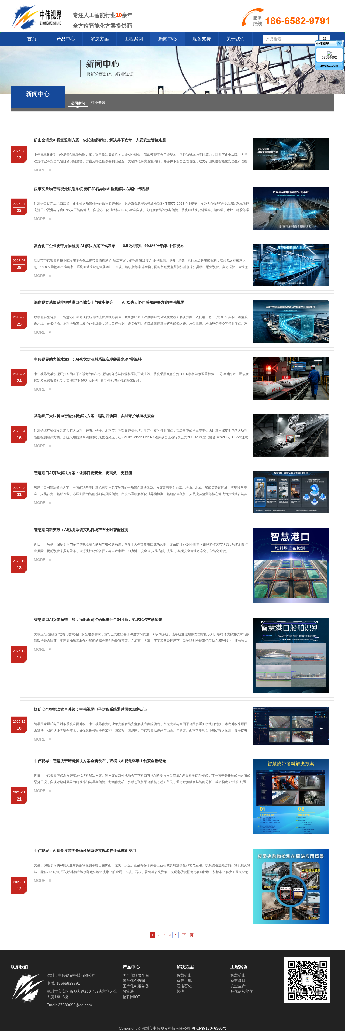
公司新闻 (78, 102)
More (39, 170)
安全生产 (238, 986)
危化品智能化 (241, 991)
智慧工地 (184, 980)
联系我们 (19, 967)
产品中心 (66, 39)
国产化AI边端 (134, 980)
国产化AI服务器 (136, 986)
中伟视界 (322, 44)
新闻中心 (167, 39)
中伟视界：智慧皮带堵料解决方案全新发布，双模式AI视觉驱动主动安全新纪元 (100, 761)
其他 (180, 991)
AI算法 (128, 991)
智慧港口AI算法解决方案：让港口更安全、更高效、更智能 (83, 473)
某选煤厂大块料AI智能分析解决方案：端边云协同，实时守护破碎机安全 (94, 416)
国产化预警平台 (136, 975)
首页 (31, 39)
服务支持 (201, 39)
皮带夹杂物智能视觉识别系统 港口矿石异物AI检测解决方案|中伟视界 (91, 189)
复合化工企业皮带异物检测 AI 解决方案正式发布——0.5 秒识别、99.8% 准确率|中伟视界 (109, 246)
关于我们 (235, 39)
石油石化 (184, 986)
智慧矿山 (184, 975)
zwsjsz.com (329, 65)
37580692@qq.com (75, 1005)
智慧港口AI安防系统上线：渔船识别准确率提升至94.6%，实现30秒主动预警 (98, 619)
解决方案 (100, 39)
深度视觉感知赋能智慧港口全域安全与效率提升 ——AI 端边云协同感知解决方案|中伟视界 (109, 302)
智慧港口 (238, 980)
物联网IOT (131, 997)
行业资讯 (98, 103)
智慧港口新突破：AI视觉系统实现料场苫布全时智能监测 (81, 530)
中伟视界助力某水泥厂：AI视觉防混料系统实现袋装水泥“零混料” (88, 359)
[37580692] (329, 53)
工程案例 (134, 39)
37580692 (329, 57)
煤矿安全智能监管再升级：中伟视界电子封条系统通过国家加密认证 (90, 709)
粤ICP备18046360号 (209, 1028)
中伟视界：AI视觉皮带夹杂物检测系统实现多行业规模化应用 (85, 850)
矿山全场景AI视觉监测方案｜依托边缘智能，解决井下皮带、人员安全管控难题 (100, 140)
